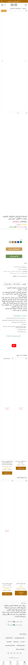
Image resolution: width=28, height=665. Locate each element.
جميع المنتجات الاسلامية (15, 8)
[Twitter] (17, 629)
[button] (25, 61)
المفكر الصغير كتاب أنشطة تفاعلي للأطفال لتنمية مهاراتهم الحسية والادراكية (7, 463)
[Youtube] (14, 629)
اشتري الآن (13, 256)
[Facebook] (20, 629)
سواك (21, 585)
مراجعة (19, 224)
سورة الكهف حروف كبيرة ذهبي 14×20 (20, 462)
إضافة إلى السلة (13, 249)
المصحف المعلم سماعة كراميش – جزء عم (7, 584)
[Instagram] (10, 629)
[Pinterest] (7, 629)
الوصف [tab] (24, 284)
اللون (21, 239)
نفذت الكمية (21, 468)
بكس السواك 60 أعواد (21, 583)
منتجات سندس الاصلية (15, 273)
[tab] (24, 284)
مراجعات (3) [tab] (16, 284)
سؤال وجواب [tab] (7, 284)
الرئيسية (24, 8)
